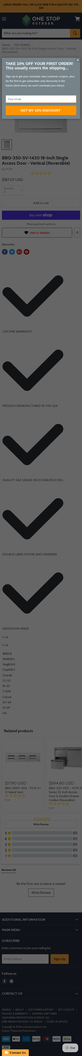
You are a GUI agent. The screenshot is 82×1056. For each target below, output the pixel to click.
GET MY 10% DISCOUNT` (41, 110)
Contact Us (17, 1052)
